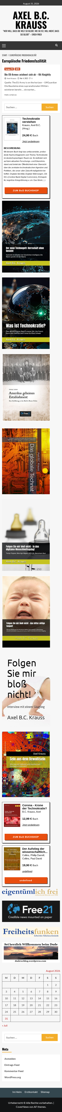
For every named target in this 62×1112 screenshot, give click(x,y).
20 (31, 1005)
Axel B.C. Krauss (31, 19)
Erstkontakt (31, 1091)
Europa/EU (9, 69)
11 (14, 998)
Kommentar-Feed (14, 1071)
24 (6, 1011)
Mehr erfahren (10, 95)
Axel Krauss (11, 78)
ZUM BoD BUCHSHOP (26, 190)
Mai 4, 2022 (24, 78)
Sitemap (45, 1091)
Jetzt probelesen (30, 141)
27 (31, 1011)
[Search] (57, 45)
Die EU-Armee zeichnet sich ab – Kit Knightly (27, 74)
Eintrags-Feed (12, 1064)
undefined (27, 871)
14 (39, 998)
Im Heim (17, 1091)
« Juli (4, 1025)
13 (31, 998)
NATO (17, 69)
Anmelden (10, 1058)
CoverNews (22, 1106)
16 (55, 998)
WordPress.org (12, 1077)
